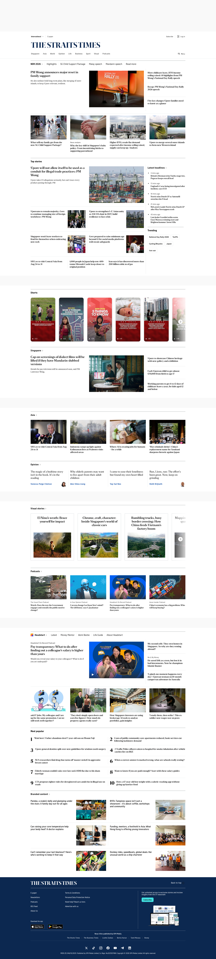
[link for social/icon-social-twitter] (86, 948)
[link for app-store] (38, 926)
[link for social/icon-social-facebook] (108, 948)
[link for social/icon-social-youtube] (115, 948)
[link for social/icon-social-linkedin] (129, 948)
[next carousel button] (180, 321)
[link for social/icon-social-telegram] (122, 948)
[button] (37, 36)
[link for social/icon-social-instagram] (101, 948)
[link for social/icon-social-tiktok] (93, 948)
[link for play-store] (55, 926)
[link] (65, 45)
